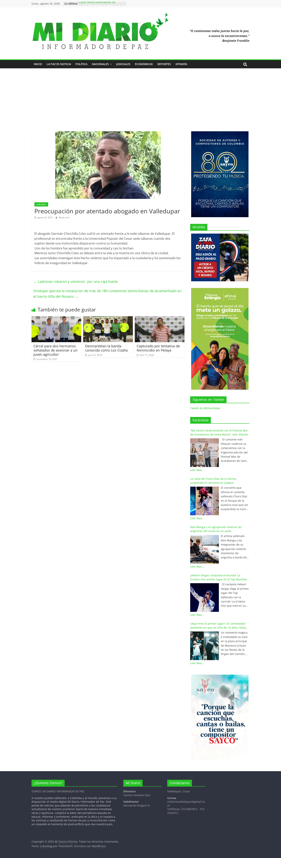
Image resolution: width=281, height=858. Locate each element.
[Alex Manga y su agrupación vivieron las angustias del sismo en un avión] (204, 549)
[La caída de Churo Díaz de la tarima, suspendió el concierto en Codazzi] (204, 501)
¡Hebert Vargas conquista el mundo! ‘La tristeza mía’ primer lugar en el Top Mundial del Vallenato (218, 577)
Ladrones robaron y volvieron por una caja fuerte (75, 281)
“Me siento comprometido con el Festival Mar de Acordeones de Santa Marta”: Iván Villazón (219, 432)
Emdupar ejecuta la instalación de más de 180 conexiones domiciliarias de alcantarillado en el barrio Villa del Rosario (107, 294)
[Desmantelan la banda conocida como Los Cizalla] (108, 318)
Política (81, 64)
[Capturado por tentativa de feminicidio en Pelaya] (159, 318)
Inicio (38, 64)
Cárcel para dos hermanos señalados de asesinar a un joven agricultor (55, 350)
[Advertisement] (140, 97)
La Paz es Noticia (59, 64)
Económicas (144, 64)
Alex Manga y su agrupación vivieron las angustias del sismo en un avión (216, 529)
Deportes (164, 64)
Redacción (64, 217)
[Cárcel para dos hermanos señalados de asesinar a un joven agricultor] (56, 318)
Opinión (181, 64)
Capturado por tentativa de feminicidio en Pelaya (158, 348)
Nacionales (100, 64)
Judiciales (123, 64)
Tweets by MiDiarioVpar (205, 408)
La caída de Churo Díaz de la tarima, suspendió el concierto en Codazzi (213, 481)
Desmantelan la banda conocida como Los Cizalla (106, 348)
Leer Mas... (197, 470)
